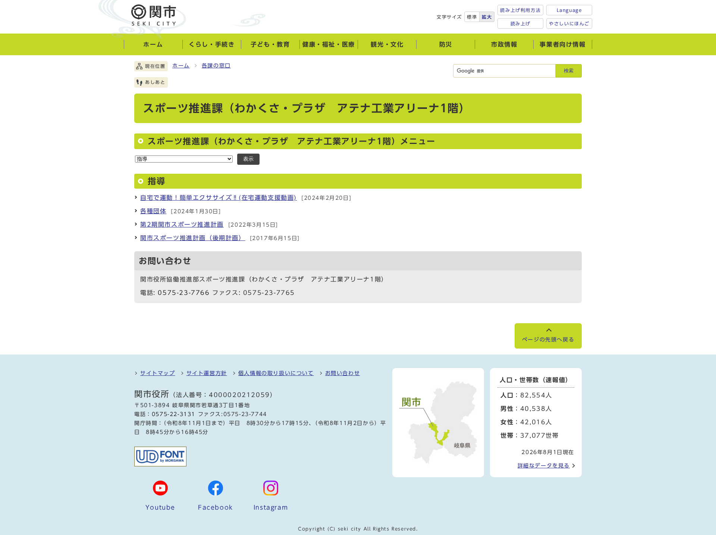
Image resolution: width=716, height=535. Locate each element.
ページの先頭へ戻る (548, 339)
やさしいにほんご (569, 23)
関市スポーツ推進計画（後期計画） (192, 238)
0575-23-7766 (184, 293)
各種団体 (153, 211)
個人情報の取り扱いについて (276, 373)
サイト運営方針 (206, 373)
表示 (248, 159)
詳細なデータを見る (544, 465)
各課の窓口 (216, 65)
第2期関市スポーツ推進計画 (182, 224)
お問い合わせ (342, 373)
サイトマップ (157, 373)
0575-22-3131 (173, 414)
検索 (569, 70)
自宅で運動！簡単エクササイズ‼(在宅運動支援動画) (218, 198)
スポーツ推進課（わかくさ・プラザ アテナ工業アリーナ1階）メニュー (292, 141)
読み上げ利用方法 (520, 10)
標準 (472, 17)
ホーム (181, 65)
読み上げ (521, 23)
